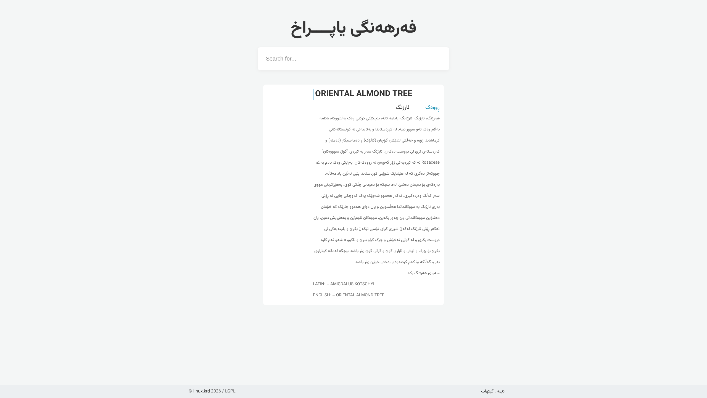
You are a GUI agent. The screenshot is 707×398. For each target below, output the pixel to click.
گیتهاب (487, 391)
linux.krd (201, 391)
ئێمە (501, 391)
